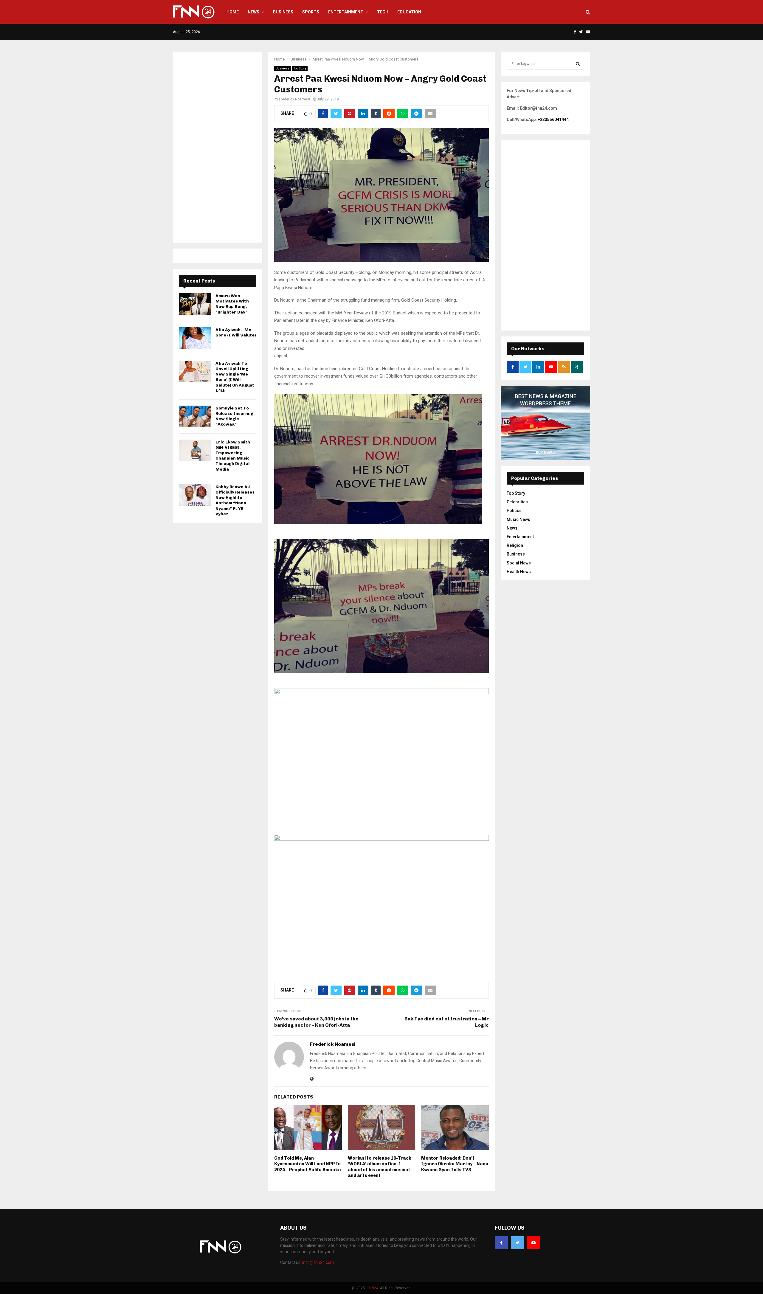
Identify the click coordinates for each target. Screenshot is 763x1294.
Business (283, 12)
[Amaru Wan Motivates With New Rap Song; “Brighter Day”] (195, 304)
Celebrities (517, 501)
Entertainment (345, 12)
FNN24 (372, 1288)
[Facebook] (501, 1242)
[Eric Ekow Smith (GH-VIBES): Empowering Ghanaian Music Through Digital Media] (195, 450)
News (253, 12)
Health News (519, 571)
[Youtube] (533, 1242)
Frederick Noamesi (294, 99)
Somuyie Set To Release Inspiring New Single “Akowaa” (234, 416)
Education (409, 12)
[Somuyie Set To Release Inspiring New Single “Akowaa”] (195, 416)
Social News (519, 563)
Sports (310, 12)
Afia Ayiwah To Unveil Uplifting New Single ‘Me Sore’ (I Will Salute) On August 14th (234, 377)
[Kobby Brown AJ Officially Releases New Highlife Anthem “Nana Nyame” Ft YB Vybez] (195, 495)
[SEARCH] (577, 64)
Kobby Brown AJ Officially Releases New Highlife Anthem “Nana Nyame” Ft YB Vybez (235, 500)
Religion (515, 545)
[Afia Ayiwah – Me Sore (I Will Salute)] (195, 338)
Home (233, 12)
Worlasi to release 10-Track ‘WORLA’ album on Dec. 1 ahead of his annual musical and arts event (379, 1166)
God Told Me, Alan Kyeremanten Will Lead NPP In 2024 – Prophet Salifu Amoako (307, 1163)
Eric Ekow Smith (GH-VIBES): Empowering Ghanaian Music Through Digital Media (232, 456)
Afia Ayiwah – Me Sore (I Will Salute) (235, 332)
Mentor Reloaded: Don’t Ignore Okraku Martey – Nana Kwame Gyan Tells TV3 (454, 1163)
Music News (518, 519)
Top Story (299, 68)
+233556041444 (553, 119)
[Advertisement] (217, 147)
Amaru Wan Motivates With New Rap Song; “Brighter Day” (232, 304)
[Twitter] (517, 1242)
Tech (382, 12)
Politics (514, 510)
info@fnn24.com (318, 1262)
